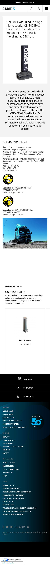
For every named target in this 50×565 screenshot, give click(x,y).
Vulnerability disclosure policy (17, 511)
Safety (6, 453)
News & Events (9, 463)
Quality (6, 437)
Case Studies (8, 466)
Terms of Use (8, 505)
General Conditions (11, 489)
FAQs (5, 476)
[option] (25, 295)
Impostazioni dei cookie (13, 514)
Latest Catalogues (11, 469)
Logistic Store (9, 440)
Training (6, 450)
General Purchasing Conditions (17, 492)
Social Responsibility (12, 421)
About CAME (8, 411)
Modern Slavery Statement (14, 427)
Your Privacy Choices (15, 559)
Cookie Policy (8, 502)
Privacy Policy (9, 485)
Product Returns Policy (13, 495)
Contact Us (8, 414)
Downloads (8, 472)
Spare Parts (8, 443)
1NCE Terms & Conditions (13, 498)
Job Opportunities (11, 424)
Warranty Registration (13, 447)
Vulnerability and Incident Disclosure (19, 508)
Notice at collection (8, 563)
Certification (8, 418)
